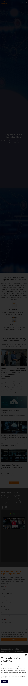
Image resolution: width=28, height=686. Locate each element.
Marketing (6, 678)
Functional (14, 676)
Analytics (22, 676)
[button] (26, 655)
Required (5, 676)
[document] (14, 343)
